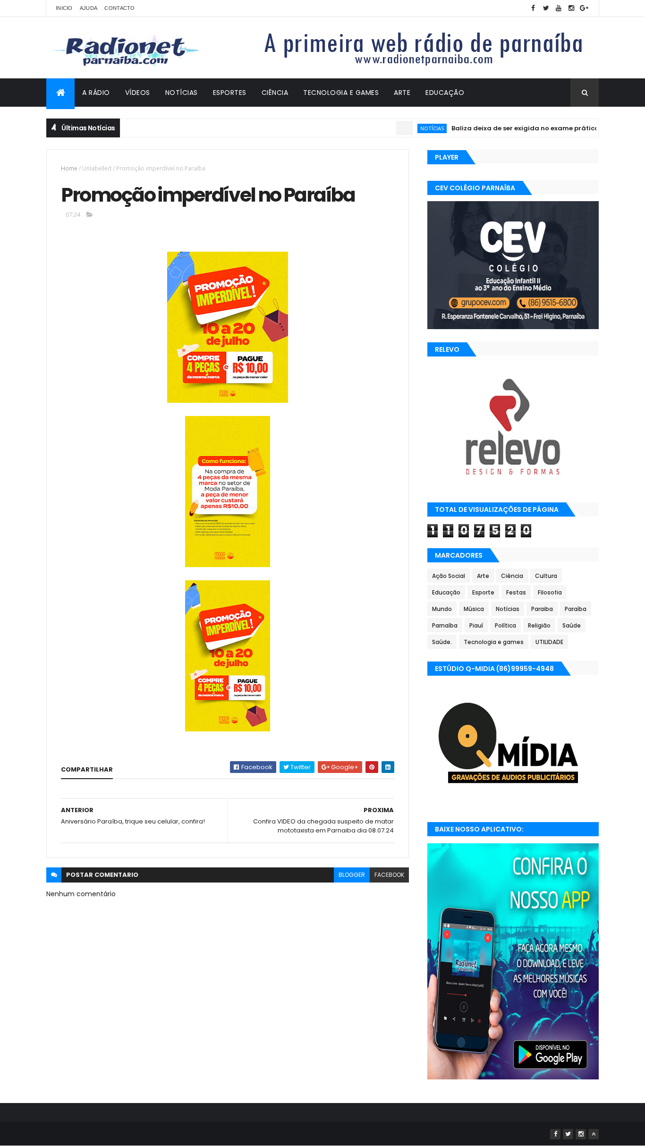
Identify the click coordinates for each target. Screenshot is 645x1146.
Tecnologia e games (494, 642)
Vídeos (137, 92)
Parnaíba (445, 625)
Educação (444, 92)
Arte (402, 92)
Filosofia (550, 592)
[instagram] (571, 8)
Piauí (476, 625)
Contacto (119, 8)
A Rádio (96, 92)
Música (474, 609)
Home (69, 168)
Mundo (442, 609)
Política (505, 625)
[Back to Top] (593, 1134)
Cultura (546, 576)
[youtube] (558, 8)
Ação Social (448, 576)
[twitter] (546, 8)
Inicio (64, 8)
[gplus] (584, 8)
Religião (539, 625)
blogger (352, 875)
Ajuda (89, 8)
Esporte (483, 592)
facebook (389, 875)
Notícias (181, 92)
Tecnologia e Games (341, 92)
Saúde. (442, 642)
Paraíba (575, 609)
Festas (516, 592)
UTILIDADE (549, 642)
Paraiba (542, 609)
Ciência (275, 92)
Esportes (229, 92)
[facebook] (533, 8)
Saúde (571, 625)
